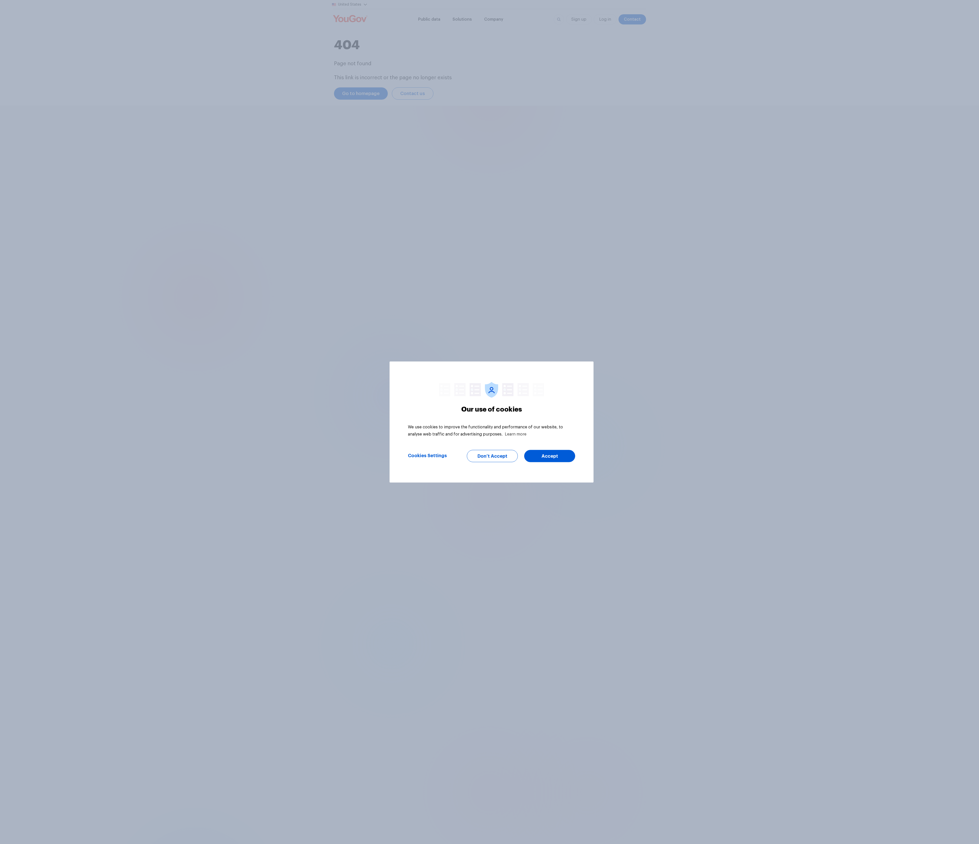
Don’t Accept (492, 456)
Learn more (515, 434)
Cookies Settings (427, 455)
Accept (550, 456)
